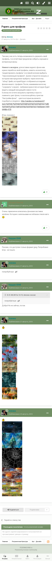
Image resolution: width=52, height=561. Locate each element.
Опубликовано (21, 50)
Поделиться (14, 510)
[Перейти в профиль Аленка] (4, 48)
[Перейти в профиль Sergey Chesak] (4, 204)
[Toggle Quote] (6, 295)
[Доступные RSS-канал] (48, 541)
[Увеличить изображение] (3, 217)
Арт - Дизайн (20, 39)
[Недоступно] (9, 124)
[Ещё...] (47, 49)
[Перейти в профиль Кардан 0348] (4, 239)
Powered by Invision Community (26, 550)
